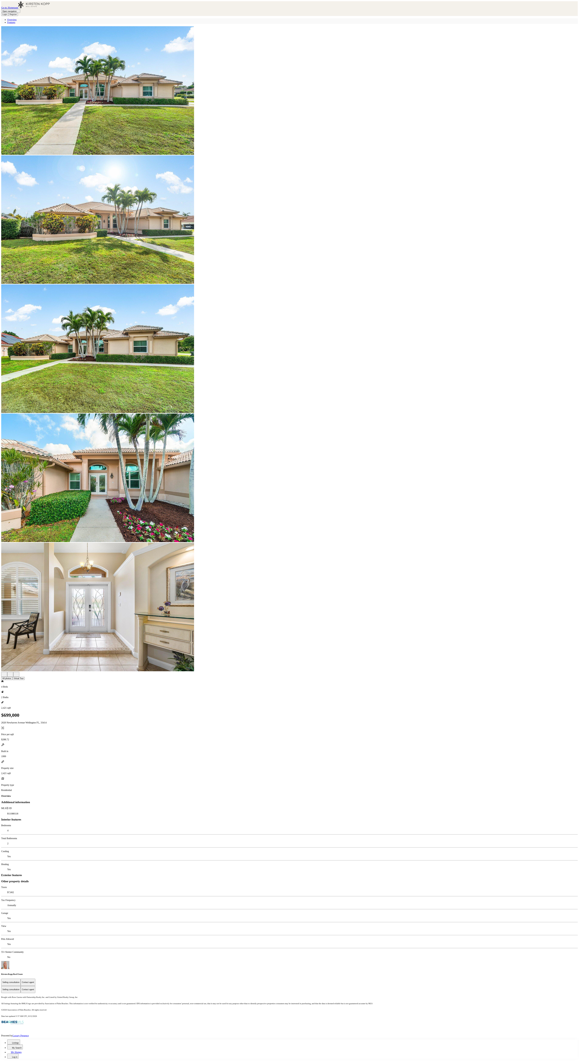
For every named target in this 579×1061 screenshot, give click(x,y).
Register (13, 14)
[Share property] (16, 674)
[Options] (4, 674)
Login (4, 14)
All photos (6, 678)
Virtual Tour (19, 678)
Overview (12, 19)
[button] (289, 90)
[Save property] (10, 674)
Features (11, 22)
